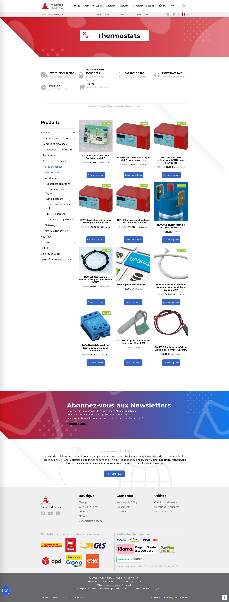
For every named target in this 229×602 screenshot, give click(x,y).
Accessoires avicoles (54, 161)
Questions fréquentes (166, 506)
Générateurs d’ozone (143, 5)
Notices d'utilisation (56, 230)
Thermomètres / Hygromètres (54, 191)
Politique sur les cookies (76, 597)
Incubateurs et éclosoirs (57, 138)
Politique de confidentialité (52, 597)
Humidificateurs (54, 198)
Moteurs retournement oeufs (58, 206)
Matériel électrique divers (59, 219)
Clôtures (124, 5)
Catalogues (136, 14)
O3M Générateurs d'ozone (56, 259)
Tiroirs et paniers (55, 213)
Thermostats (53, 172)
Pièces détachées (115, 106)
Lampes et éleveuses (55, 143)
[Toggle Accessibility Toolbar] (6, 590)
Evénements (121, 14)
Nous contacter (152, 14)
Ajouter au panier (96, 175)
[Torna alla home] (53, 6)
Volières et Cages (93, 5)
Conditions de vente (165, 502)
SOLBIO (45, 248)
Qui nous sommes (104, 14)
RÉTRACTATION (166, 5)
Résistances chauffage (57, 183)
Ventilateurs (52, 178)
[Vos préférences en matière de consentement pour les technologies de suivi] (224, 597)
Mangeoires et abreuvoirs (57, 149)
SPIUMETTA (114, 473)
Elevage (76, 5)
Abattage (110, 5)
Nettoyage (51, 225)
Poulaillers (49, 155)
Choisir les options (133, 175)
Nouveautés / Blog (127, 502)
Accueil (92, 106)
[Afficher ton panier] (173, 14)
